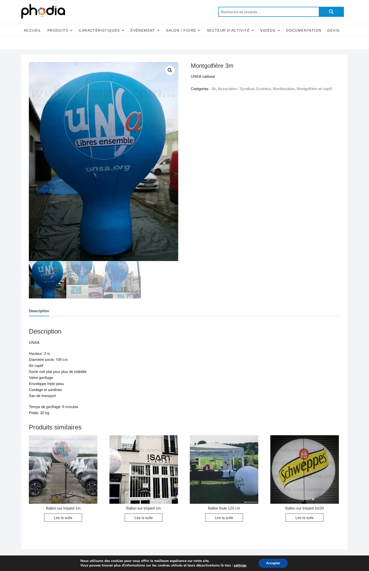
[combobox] (268, 12)
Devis (333, 30)
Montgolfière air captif (314, 88)
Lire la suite (63, 517)
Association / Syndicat (236, 88)
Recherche (331, 12)
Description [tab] (39, 310)
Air (214, 88)
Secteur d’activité (228, 30)
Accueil (32, 30)
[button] (169, 70)
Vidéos (267, 30)
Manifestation (284, 88)
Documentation (303, 30)
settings (240, 565)
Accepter (273, 563)
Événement (143, 30)
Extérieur (263, 88)
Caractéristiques (99, 30)
